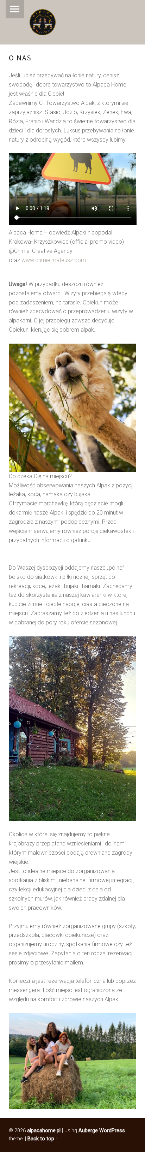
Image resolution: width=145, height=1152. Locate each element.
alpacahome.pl (44, 1131)
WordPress (112, 1131)
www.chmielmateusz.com (53, 260)
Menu (15, 9)
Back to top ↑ (42, 1139)
